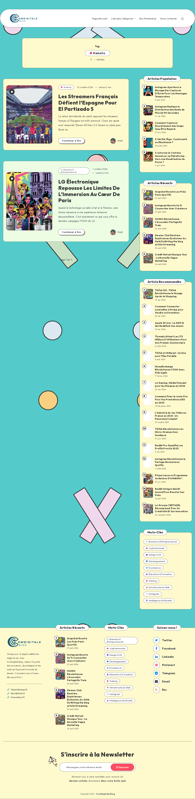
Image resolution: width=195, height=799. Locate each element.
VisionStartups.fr (19, 689)
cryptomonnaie (157, 548)
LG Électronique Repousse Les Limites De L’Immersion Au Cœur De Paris (89, 191)
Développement (157, 561)
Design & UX (155, 554)
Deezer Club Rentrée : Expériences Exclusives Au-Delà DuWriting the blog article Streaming (171, 240)
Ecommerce (155, 567)
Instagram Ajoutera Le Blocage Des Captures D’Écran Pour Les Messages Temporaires (171, 92)
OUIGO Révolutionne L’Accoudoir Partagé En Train (168, 222)
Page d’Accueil (99, 18)
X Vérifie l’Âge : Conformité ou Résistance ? (171, 141)
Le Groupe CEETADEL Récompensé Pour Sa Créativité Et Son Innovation (171, 508)
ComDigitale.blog (105, 793)
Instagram (154, 594)
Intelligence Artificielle (160, 600)
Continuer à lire (71, 140)
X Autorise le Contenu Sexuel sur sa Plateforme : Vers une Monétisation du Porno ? (170, 157)
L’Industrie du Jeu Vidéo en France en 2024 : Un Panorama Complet (170, 415)
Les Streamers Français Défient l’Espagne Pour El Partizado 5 (88, 102)
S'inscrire (122, 767)
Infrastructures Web (159, 587)
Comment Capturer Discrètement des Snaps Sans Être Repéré (169, 126)
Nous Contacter (168, 18)
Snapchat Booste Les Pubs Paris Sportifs (170, 193)
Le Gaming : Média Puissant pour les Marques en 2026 (171, 384)
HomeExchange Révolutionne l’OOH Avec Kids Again (169, 369)
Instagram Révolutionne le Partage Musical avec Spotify (170, 462)
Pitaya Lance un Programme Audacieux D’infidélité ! (171, 477)
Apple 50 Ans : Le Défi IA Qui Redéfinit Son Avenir (169, 324)
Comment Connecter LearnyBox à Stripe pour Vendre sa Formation (169, 309)
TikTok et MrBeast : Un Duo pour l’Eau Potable (170, 354)
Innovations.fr (18, 697)
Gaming (67, 87)
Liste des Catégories (122, 18)
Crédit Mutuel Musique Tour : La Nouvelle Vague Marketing (171, 257)
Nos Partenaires (147, 18)
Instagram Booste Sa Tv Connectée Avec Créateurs (171, 207)
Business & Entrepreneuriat (69, 170)
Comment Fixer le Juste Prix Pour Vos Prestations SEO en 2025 (171, 399)
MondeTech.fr (18, 693)
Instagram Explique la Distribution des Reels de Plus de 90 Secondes (169, 109)
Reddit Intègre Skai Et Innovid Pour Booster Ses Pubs (169, 492)
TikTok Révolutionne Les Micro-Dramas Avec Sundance (169, 432)
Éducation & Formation (160, 574)
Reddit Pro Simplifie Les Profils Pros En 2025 (169, 447)
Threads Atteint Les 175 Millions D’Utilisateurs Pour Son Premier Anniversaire (171, 339)
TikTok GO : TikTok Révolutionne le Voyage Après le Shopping (169, 293)
